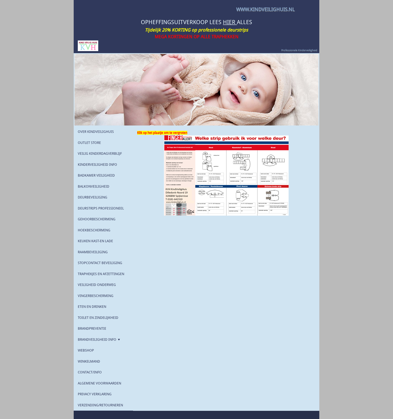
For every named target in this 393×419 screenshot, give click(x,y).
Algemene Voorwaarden (99, 383)
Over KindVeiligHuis (96, 132)
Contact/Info (90, 372)
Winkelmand (89, 361)
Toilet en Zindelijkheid (98, 318)
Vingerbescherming (95, 296)
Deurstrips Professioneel (101, 208)
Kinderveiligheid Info (97, 164)
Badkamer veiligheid (96, 175)
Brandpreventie (92, 328)
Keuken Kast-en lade (95, 241)
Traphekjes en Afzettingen (101, 274)
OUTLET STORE (89, 143)
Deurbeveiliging (92, 197)
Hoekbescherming (94, 230)
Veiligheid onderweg (97, 285)
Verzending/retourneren (100, 405)
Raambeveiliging (93, 252)
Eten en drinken (92, 307)
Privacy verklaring (95, 394)
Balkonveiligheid (93, 186)
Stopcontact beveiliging (100, 263)
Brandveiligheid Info (97, 339)
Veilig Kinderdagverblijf (100, 153)
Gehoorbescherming (96, 219)
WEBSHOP (86, 350)
